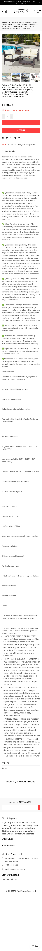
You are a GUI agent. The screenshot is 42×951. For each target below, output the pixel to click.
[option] (21, 53)
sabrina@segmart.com (15, 869)
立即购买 (21, 130)
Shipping (5, 763)
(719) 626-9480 (11, 865)
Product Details (8, 151)
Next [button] (37, 51)
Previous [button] (4, 51)
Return (4, 768)
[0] (38, 11)
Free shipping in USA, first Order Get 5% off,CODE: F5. (21, 3)
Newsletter (21, 802)
